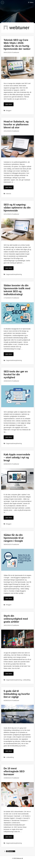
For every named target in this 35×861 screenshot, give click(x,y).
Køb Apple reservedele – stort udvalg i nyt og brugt (17, 457)
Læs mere (8, 104)
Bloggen (8, 110)
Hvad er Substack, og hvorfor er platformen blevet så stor (16, 124)
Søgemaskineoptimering (14, 274)
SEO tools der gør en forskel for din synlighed (16, 374)
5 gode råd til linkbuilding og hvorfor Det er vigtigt (17, 694)
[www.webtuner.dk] (2, 2)
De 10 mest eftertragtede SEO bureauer (14, 771)
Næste (12, 851)
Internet (8, 193)
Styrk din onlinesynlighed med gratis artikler (16, 618)
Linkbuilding (26, 680)
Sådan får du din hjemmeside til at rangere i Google (13, 538)
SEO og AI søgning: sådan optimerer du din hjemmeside (17, 207)
